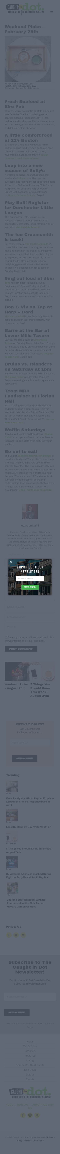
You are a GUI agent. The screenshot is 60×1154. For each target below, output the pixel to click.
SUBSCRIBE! (30, 587)
